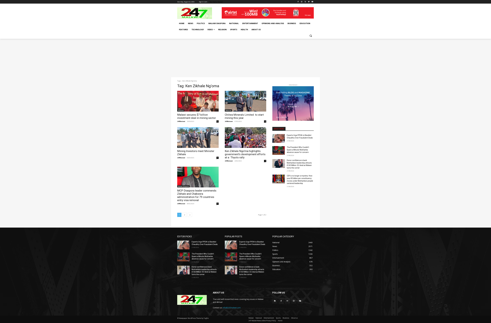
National (181, 110)
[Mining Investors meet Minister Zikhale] (198, 137)
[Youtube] (312, 1)
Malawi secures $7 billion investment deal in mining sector (196, 116)
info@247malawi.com (232, 307)
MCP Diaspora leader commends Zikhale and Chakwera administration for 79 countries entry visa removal (196, 195)
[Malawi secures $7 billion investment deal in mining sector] (198, 101)
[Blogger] (274, 300)
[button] (311, 36)
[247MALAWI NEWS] (197, 13)
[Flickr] (287, 300)
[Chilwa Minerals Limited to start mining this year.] (245, 101)
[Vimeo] (308, 1)
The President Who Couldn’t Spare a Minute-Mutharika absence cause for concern (298, 149)
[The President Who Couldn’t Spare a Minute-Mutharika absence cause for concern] (278, 150)
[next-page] (190, 215)
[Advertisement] (245, 58)
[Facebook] (298, 1)
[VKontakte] (300, 300)
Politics (228, 147)
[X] (305, 1)
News (180, 147)
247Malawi (181, 121)
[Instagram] (301, 1)
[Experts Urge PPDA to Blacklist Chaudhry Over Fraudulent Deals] (278, 138)
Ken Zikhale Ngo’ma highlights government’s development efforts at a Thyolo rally (245, 154)
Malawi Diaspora (183, 186)
